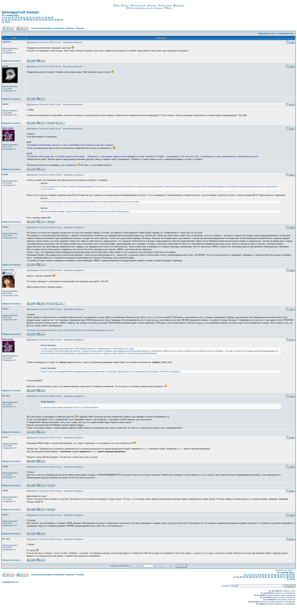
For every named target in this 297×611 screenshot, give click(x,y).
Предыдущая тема (266, 33)
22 (6, 20)
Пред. (16, 15)
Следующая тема (286, 33)
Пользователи (139, 6)
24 (12, 20)
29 (28, 20)
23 (9, 20)
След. (7, 22)
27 (21, 20)
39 (59, 20)
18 (46, 17)
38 (55, 20)
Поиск (126, 6)
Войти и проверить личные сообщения (146, 8)
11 (24, 17)
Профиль (180, 6)
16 (39, 17)
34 (43, 20)
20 (52, 17)
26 (18, 20)
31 (34, 20)
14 (33, 17)
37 (52, 20)
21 (3, 20)
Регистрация (166, 6)
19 (49, 17)
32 (37, 20)
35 (46, 20)
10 (21, 17)
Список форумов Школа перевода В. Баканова (52, 28)
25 (15, 20)
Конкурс (80, 28)
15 (36, 17)
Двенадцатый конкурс (20, 12)
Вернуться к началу (11, 61)
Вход (169, 8)
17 (42, 17)
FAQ (117, 6)
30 (31, 20)
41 (3, 22)
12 (27, 17)
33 (40, 20)
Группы (153, 6)
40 (62, 20)
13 (30, 17)
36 (49, 20)
